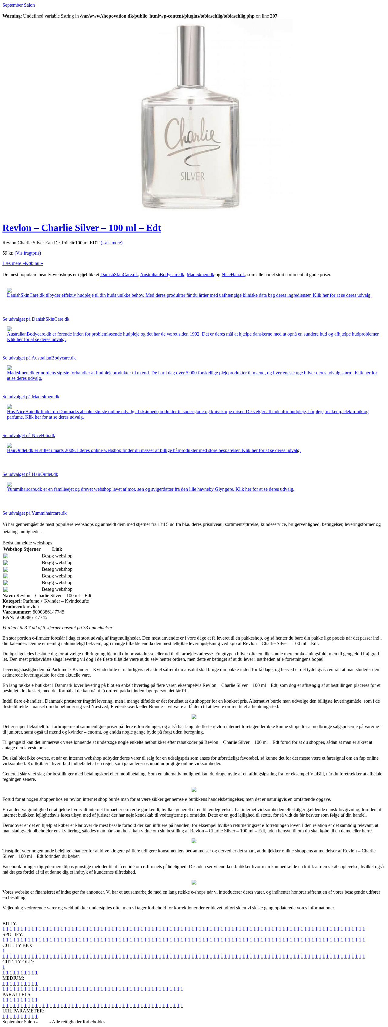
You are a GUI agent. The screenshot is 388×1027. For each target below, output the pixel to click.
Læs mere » (13, 263)
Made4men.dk (200, 274)
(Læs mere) (111, 242)
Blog (43, 1021)
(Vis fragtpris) (28, 253)
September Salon (18, 5)
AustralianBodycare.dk (162, 274)
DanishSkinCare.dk (119, 274)
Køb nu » (34, 263)
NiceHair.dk (233, 274)
